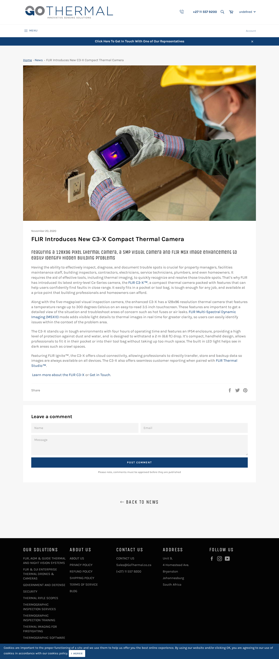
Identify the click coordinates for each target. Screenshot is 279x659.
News (39, 60)
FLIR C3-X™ (138, 282)
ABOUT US (77, 558)
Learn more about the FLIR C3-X (58, 375)
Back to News (141, 502)
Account (251, 30)
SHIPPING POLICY (82, 578)
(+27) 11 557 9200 (128, 571)
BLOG (73, 591)
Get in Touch (100, 375)
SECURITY (30, 591)
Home (27, 60)
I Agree (77, 653)
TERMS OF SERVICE (84, 584)
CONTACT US (125, 558)
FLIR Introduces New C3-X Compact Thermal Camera (85, 60)
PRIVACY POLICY (81, 565)
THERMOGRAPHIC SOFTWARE (44, 638)
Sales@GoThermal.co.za (133, 565)
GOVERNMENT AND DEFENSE (44, 585)
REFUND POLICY (81, 571)
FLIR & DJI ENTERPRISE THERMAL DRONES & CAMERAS (40, 573)
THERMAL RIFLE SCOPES (40, 598)
